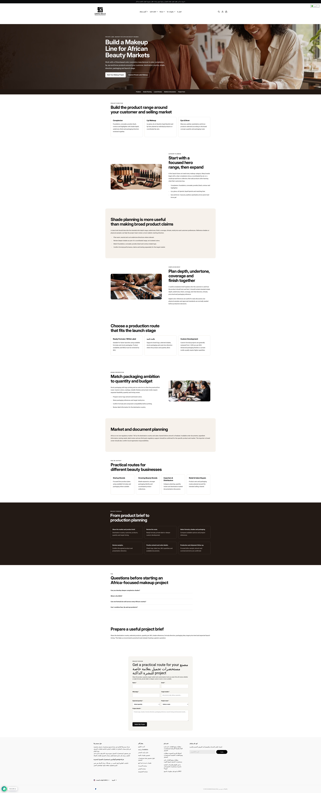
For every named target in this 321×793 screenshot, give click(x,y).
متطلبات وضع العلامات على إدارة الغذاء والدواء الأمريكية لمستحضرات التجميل (173, 748)
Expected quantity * (137, 700)
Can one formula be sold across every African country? (128, 601)
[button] (315, 6)
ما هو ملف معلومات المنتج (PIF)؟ (172, 771)
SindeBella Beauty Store (212, 789)
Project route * (165, 700)
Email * (163, 682)
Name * (134, 682)
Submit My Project (140, 724)
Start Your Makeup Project (115, 75)
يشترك (221, 752)
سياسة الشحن (142, 769)
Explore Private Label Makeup (138, 75)
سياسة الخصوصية (143, 771)
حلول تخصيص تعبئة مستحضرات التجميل (146, 759)
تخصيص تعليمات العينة (144, 755)
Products (138, 91)
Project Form (181, 91)
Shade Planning (147, 91)
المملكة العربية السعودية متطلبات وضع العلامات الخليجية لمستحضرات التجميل (173, 755)
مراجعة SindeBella (143, 749)
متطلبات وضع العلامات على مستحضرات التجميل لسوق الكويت (173, 761)
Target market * (165, 691)
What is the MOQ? (116, 596)
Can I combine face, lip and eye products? (124, 607)
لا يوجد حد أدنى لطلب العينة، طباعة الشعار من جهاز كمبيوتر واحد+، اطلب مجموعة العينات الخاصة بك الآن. (160, 1)
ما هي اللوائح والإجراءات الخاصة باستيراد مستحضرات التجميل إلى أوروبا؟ (172, 766)
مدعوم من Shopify (223, 789)
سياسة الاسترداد (142, 766)
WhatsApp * (135, 691)
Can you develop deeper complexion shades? (125, 590)
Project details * (136, 708)
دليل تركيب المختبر (143, 752)
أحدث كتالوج (141, 747)
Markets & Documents (170, 91)
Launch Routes (158, 91)
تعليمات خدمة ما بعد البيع (144, 763)
